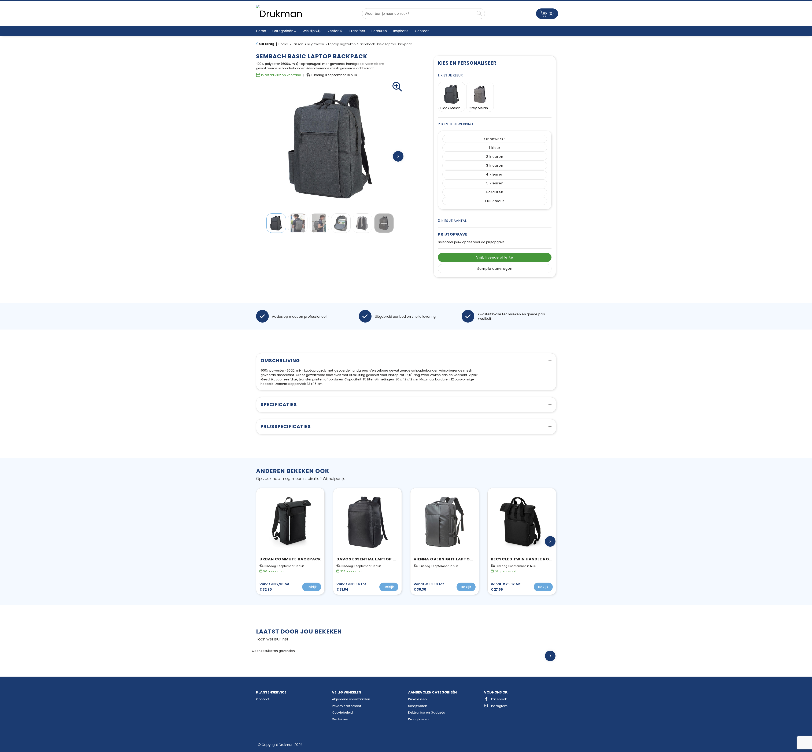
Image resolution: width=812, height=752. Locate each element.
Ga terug (266, 44)
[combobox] (418, 13)
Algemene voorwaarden (351, 699)
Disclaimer (340, 719)
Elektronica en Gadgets (426, 712)
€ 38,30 (429, 586)
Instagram (499, 706)
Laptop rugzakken (342, 44)
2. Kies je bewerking (455, 124)
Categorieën (282, 31)
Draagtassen (418, 719)
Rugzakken (315, 44)
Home (283, 44)
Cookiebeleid (342, 712)
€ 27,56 (506, 586)
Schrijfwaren (417, 706)
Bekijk (311, 586)
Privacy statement (346, 706)
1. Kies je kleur (450, 75)
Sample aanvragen (494, 268)
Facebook (498, 699)
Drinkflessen (417, 699)
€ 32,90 (274, 586)
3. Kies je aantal (452, 220)
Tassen (297, 44)
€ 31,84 (351, 586)
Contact (263, 699)
